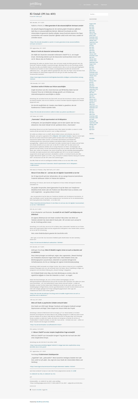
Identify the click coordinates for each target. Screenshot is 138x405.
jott (41, 16)
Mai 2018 (91, 92)
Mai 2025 (91, 49)
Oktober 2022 (92, 76)
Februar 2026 (92, 34)
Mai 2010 (91, 112)
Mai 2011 (91, 111)
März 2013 (92, 104)
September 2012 (93, 106)
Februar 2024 (92, 59)
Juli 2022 (91, 77)
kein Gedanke (87, 4)
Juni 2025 (91, 47)
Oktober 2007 (92, 124)
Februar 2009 (92, 121)
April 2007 (91, 129)
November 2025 (93, 39)
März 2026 (92, 32)
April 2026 (91, 30)
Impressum (104, 4)
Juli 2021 (91, 82)
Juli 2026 (91, 25)
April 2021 (91, 86)
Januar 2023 (92, 70)
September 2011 (93, 107)
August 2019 (92, 91)
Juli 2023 (91, 65)
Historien (96, 4)
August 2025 (92, 44)
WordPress (39, 402)
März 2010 (92, 114)
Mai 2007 (91, 128)
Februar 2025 (92, 54)
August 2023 (92, 64)
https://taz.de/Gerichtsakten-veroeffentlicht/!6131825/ (46, 324)
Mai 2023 (91, 69)
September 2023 (93, 62)
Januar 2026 (92, 35)
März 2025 (92, 52)
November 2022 (93, 74)
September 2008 (93, 123)
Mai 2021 (91, 84)
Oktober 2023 (92, 60)
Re (46, 389)
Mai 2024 (91, 57)
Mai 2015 (91, 96)
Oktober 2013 (92, 101)
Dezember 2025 (93, 37)
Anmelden (92, 138)
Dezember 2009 (93, 116)
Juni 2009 (91, 119)
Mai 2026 (91, 28)
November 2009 (93, 117)
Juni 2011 (91, 109)
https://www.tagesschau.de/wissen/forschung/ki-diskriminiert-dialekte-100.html (53, 366)
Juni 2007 (91, 126)
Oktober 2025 (92, 40)
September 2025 (93, 42)
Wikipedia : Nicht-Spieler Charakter (62, 136)
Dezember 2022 (93, 72)
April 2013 (91, 102)
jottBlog (35, 4)
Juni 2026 (91, 27)
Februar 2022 (92, 81)
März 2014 (92, 97)
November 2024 (93, 55)
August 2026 (92, 23)
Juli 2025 (91, 45)
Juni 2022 (91, 79)
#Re (72, 160)
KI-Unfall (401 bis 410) (49, 374)
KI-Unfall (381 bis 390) (36, 374)
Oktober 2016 (92, 94)
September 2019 (93, 89)
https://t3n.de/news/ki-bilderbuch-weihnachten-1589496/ (46, 242)
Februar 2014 (92, 99)
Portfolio (46, 402)
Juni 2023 (91, 67)
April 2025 (91, 50)
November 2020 (93, 87)
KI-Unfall (73, 371)
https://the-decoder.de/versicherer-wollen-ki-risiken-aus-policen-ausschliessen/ (53, 112)
